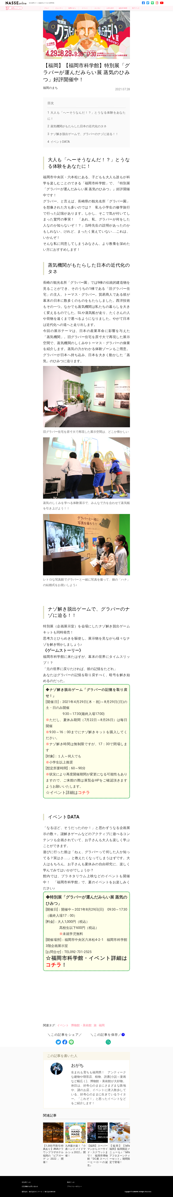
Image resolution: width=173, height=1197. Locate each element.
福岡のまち (72, 8)
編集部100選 (123, 8)
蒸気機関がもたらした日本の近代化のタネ (77, 126)
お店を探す (110, 8)
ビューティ (59, 8)
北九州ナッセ (26, 1182)
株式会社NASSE (50, 1192)
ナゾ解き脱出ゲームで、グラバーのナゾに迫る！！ (82, 134)
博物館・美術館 (81, 1025)
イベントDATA (58, 141)
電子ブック (135, 8)
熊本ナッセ (70, 1182)
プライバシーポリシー (74, 1186)
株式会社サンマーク (35, 1192)
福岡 (102, 1025)
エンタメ (97, 8)
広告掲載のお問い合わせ (30, 1186)
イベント (85, 8)
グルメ (46, 8)
